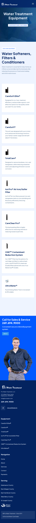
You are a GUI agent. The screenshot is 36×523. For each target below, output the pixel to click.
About (3, 463)
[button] (33, 4)
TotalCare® (4, 432)
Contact (3, 470)
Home (3, 459)
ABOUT (5, 333)
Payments (4, 474)
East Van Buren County (8, 493)
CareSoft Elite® (6, 423)
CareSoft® (4, 427)
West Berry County (7, 497)
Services (4, 467)
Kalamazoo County (7, 485)
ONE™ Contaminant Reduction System (13, 444)
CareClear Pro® (6, 440)
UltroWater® (5, 448)
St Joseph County (6, 500)
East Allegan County (7, 489)
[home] (9, 4)
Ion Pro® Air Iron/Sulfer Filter (10, 436)
